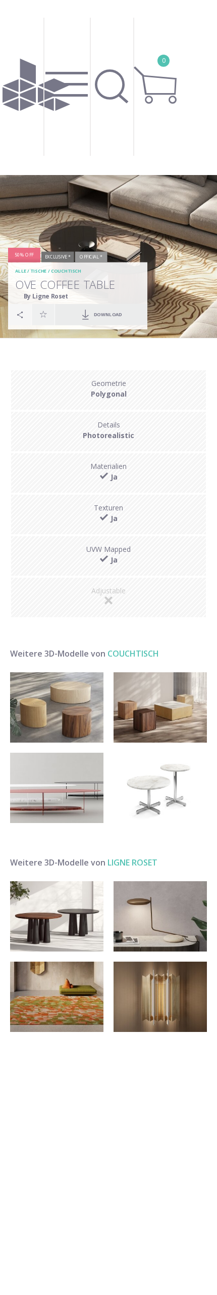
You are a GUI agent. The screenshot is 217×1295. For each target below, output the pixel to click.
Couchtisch (65, 271)
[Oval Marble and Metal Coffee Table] (56, 788)
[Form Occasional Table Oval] (56, 707)
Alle (20, 271)
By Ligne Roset (46, 296)
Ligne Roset (132, 862)
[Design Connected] (36, 87)
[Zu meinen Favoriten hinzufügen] (43, 314)
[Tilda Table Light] (160, 916)
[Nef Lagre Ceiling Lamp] (160, 997)
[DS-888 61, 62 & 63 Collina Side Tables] (160, 788)
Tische (38, 271)
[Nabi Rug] (56, 997)
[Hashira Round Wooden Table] (56, 916)
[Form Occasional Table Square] (160, 707)
